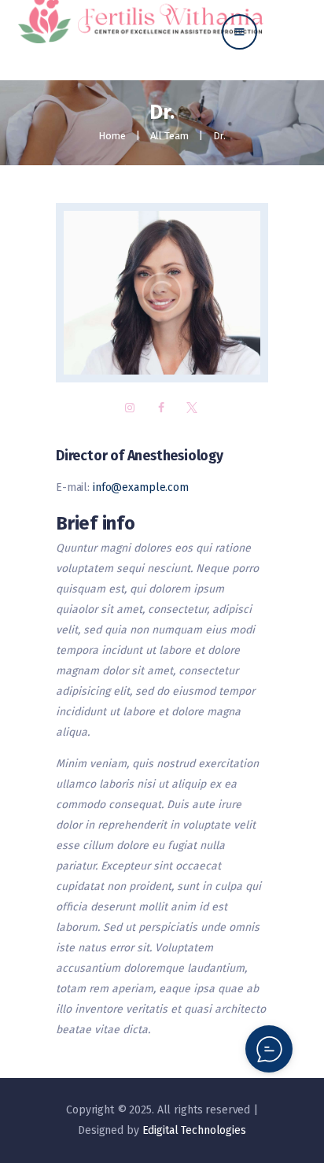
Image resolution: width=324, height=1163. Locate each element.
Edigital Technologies (194, 1130)
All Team (169, 136)
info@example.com (141, 487)
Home (112, 136)
